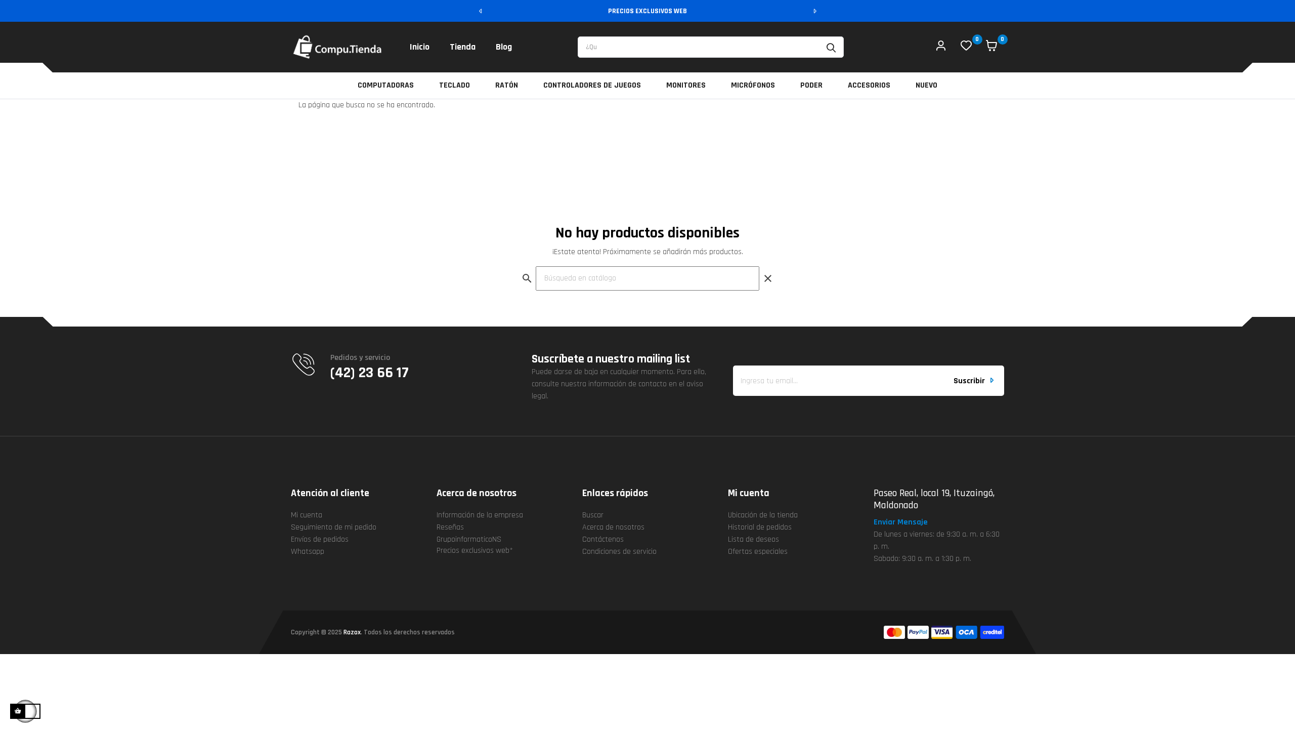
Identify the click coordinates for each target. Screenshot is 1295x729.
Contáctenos (603, 539)
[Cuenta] (941, 47)
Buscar (592, 515)
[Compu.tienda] (337, 47)
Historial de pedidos (760, 527)
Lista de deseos (753, 539)
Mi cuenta (306, 515)
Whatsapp (307, 551)
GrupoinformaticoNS (469, 539)
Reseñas (450, 527)
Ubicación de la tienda (763, 515)
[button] (905, 522)
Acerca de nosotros (613, 527)
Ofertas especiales (758, 551)
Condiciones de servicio (619, 551)
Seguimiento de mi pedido (333, 527)
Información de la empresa (480, 515)
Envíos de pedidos (320, 539)
